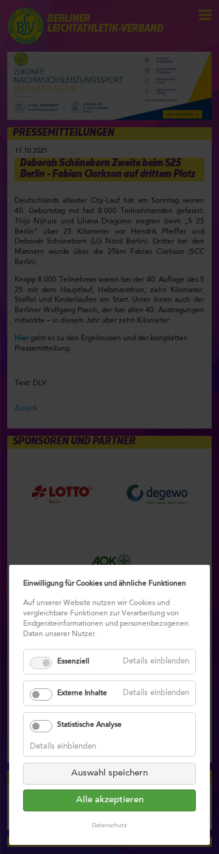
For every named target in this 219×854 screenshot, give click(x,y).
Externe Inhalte (82, 693)
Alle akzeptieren (110, 800)
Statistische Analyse (89, 725)
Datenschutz (109, 826)
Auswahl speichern (109, 773)
